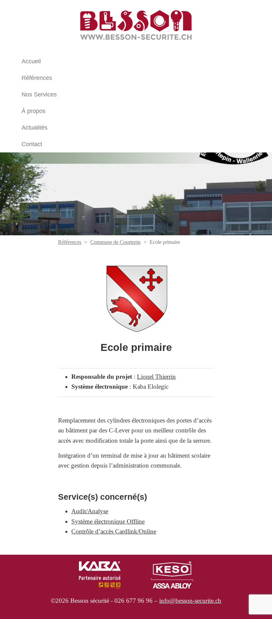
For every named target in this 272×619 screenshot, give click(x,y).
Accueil (31, 61)
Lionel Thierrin (156, 376)
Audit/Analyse (89, 511)
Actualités (34, 127)
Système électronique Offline (108, 521)
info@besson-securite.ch (190, 600)
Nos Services (39, 94)
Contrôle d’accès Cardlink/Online (113, 531)
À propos (33, 111)
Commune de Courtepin (115, 242)
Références (37, 78)
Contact (32, 144)
